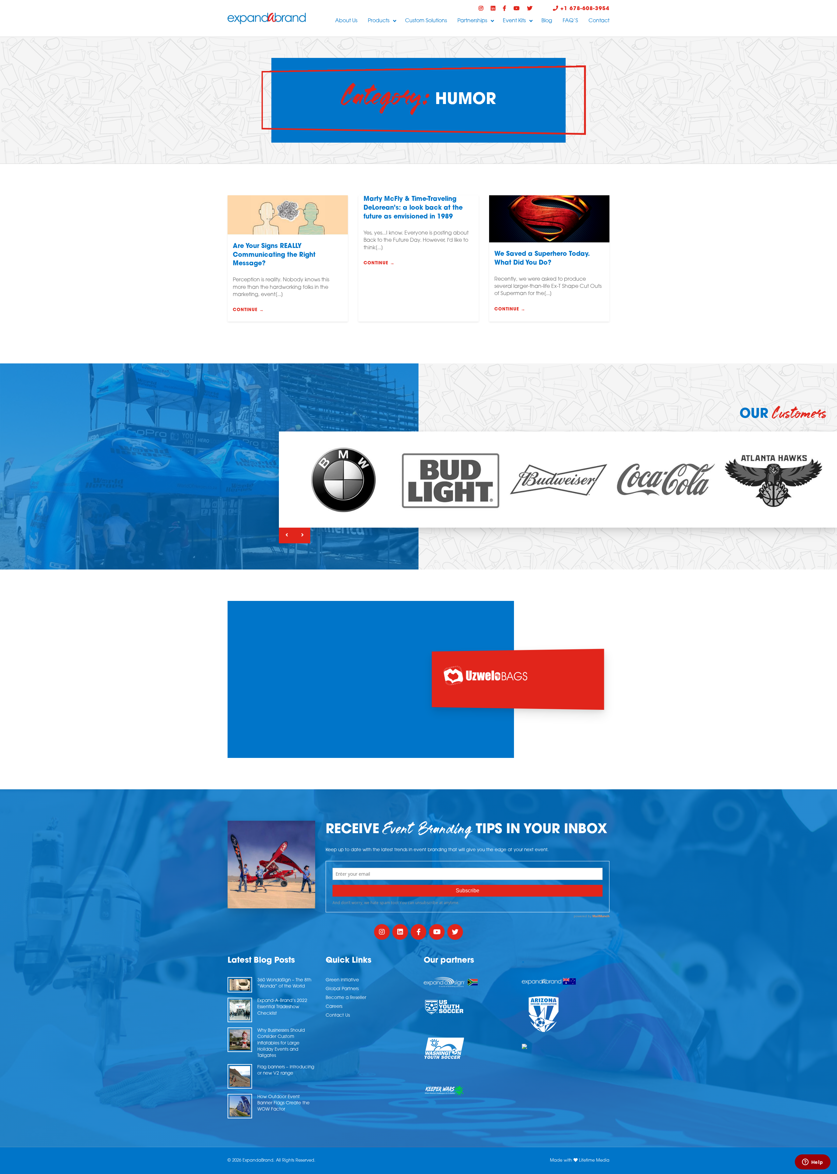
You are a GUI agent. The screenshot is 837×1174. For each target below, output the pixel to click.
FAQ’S (570, 21)
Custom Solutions (426, 21)
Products (378, 21)
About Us (346, 21)
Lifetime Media (594, 1160)
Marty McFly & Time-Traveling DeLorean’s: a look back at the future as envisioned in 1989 (413, 208)
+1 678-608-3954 (583, 8)
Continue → (248, 310)
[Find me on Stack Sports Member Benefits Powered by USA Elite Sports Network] (565, 1046)
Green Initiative (342, 980)
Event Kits (514, 21)
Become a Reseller (346, 998)
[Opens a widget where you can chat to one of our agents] (812, 1162)
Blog (546, 21)
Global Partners (342, 989)
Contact (599, 21)
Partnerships (472, 21)
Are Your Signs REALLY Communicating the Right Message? (274, 255)
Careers (334, 1007)
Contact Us (338, 1015)
